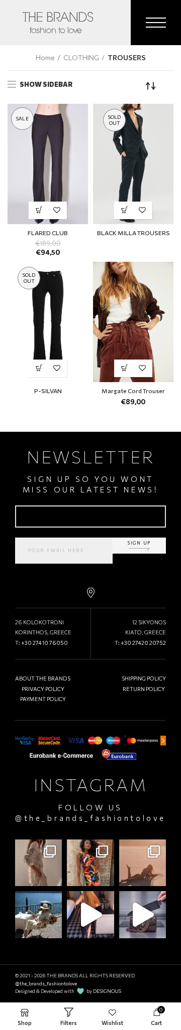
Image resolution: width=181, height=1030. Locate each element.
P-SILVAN (48, 390)
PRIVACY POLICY (43, 688)
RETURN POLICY (144, 688)
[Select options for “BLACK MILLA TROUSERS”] (124, 210)
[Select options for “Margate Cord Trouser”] (124, 368)
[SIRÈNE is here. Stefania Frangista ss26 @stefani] (142, 862)
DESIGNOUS (107, 991)
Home (45, 57)
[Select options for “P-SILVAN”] (39, 368)
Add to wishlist (56, 210)
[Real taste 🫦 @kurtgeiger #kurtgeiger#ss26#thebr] (142, 914)
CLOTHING (81, 57)
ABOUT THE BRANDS (42, 678)
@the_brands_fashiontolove (90, 817)
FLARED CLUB (48, 232)
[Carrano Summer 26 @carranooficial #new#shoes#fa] (90, 914)
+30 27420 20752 (143, 642)
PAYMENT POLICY (43, 699)
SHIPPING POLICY (144, 678)
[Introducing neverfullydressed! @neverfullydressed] (90, 862)
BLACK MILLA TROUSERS (133, 232)
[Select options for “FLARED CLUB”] (39, 210)
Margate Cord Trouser (133, 390)
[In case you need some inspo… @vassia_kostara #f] (38, 914)
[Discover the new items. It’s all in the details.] (38, 862)
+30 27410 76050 (44, 642)
